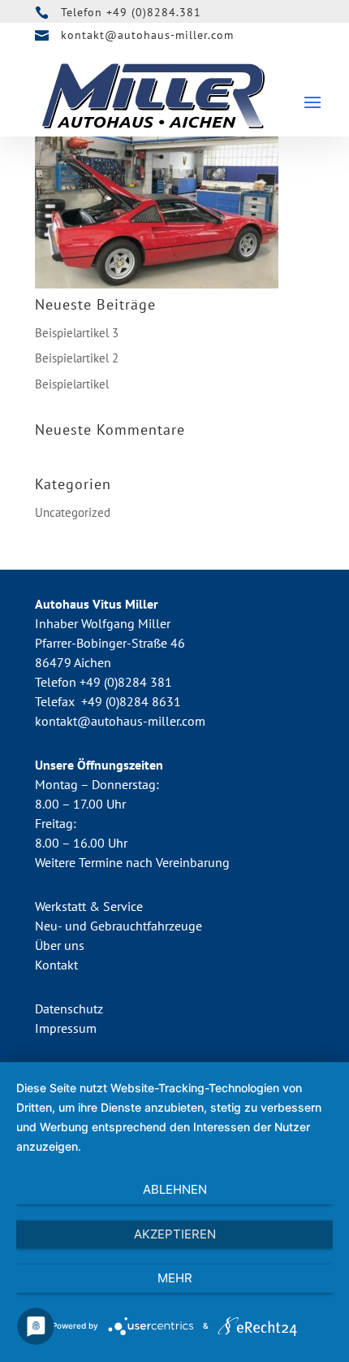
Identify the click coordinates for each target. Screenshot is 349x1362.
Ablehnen (175, 1189)
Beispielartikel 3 (76, 332)
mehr (174, 1278)
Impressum (66, 1028)
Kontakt (56, 964)
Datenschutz (69, 1008)
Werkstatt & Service (89, 906)
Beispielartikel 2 (76, 358)
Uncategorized (72, 512)
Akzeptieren (175, 1234)
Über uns (59, 945)
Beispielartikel (72, 384)
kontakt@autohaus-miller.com (147, 35)
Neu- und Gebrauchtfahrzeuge (118, 925)
